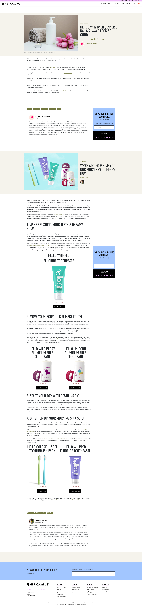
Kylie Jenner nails (67, 73)
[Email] (103, 39)
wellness (49, 512)
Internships (105, 591)
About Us (59, 589)
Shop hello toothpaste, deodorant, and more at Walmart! (67, 500)
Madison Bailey (90, 182)
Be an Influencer (91, 592)
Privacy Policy (60, 592)
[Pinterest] (95, 39)
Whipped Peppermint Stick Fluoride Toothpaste (43, 245)
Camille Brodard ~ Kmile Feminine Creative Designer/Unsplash (39, 52)
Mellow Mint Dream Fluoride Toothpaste (54, 438)
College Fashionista (76, 589)
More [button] (134, 4)
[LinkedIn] (100, 39)
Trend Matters (63, 90)
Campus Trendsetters (92, 594)
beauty (29, 108)
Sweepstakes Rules (61, 596)
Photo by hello (59, 302)
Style (109, 4)
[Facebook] (92, 39)
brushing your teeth (59, 214)
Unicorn (80, 339)
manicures (44, 108)
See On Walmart (58, 306)
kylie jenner (36, 108)
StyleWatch (52, 67)
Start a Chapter (91, 589)
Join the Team (105, 589)
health (29, 512)
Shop (58, 591)
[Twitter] (97, 39)
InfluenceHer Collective (77, 591)
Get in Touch (105, 587)
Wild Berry (59, 339)
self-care (42, 512)
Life (123, 4)
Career (128, 4)
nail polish (52, 108)
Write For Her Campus (92, 587)
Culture (103, 4)
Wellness (116, 4)
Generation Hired (76, 592)
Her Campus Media (61, 587)
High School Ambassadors (93, 591)
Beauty (86, 23)
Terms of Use (60, 594)
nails (58, 108)
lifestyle (35, 512)
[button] (139, 4)
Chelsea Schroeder (91, 43)
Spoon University (76, 587)
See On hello (42, 491)
